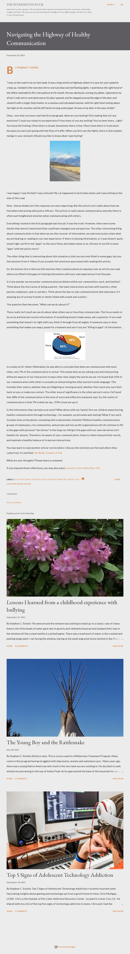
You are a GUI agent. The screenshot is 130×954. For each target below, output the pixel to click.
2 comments (21, 911)
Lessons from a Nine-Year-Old (83, 467)
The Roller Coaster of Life (48, 452)
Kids (44, 479)
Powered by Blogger (67, 947)
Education (19, 479)
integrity (37, 479)
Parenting (62, 479)
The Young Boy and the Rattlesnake (46, 742)
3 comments (21, 779)
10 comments (21, 646)
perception (73, 479)
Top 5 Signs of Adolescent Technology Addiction (60, 874)
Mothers (51, 479)
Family (28, 479)
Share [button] (117, 479)
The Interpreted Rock (25, 4)
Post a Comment (14, 502)
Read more (118, 646)
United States (24, 484)
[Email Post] (82, 479)
